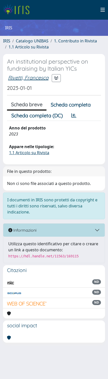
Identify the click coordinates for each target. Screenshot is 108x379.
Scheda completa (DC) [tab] (37, 115)
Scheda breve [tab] (26, 104)
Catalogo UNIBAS (32, 41)
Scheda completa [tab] (71, 104)
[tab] (74, 115)
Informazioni (24, 230)
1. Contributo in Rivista (75, 41)
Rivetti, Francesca (28, 77)
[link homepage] (18, 10)
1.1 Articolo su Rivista (29, 47)
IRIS (6, 41)
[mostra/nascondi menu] (102, 9)
